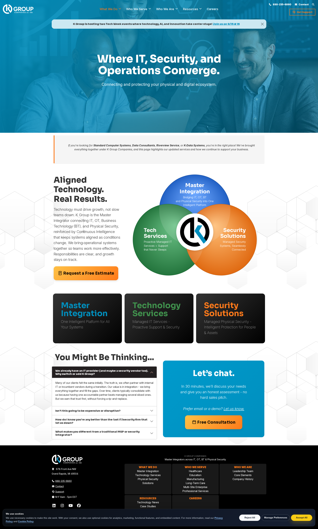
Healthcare (195, 471)
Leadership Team (243, 471)
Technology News (148, 502)
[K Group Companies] (18, 8)
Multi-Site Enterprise (195, 487)
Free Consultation (216, 422)
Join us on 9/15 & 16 (226, 24)
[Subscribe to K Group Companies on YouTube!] (71, 505)
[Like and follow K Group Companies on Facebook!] (79, 505)
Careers (212, 9)
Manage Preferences (275, 517)
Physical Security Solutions (148, 481)
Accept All (301, 517)
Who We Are (165, 9)
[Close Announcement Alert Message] (262, 24)
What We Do (109, 9)
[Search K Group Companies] (314, 4)
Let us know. (234, 408)
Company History (243, 479)
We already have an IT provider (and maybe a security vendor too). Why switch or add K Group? (101, 372)
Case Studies (148, 506)
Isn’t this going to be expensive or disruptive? (88, 411)
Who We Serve (137, 9)
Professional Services (195, 491)
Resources (191, 9)
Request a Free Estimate (88, 273)
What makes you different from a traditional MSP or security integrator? (97, 433)
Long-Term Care (195, 483)
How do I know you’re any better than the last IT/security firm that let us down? (101, 421)
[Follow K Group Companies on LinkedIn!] (54, 505)
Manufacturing (195, 479)
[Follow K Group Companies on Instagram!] (63, 505)
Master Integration (148, 471)
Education (195, 475)
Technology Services (148, 475)
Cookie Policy (26, 521)
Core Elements (243, 475)
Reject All (249, 517)
